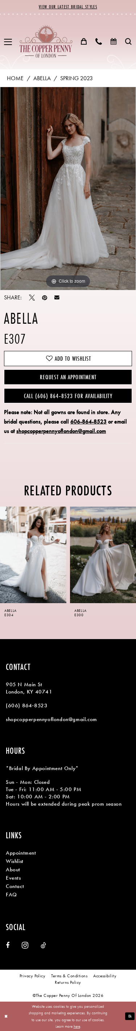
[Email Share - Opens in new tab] (56, 297)
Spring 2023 (76, 78)
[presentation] (33, 555)
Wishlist (15, 861)
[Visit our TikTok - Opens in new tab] (43, 945)
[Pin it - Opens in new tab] (44, 297)
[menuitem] (8, 41)
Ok (130, 1016)
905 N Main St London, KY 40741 (29, 688)
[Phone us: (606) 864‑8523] (98, 41)
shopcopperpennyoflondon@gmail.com (61, 431)
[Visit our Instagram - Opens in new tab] (25, 945)
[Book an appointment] (113, 41)
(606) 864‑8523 (27, 705)
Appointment (21, 852)
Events (13, 877)
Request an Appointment (68, 377)
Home (15, 78)
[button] (8, 41)
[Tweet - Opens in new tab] (32, 297)
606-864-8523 (88, 421)
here (77, 1026)
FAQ (11, 894)
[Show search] (128, 41)
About (13, 869)
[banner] (46, 41)
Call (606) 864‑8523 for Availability (68, 396)
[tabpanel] (68, 188)
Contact (15, 886)
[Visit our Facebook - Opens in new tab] (7, 945)
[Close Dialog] (6, 1016)
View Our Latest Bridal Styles (68, 7)
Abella (42, 78)
